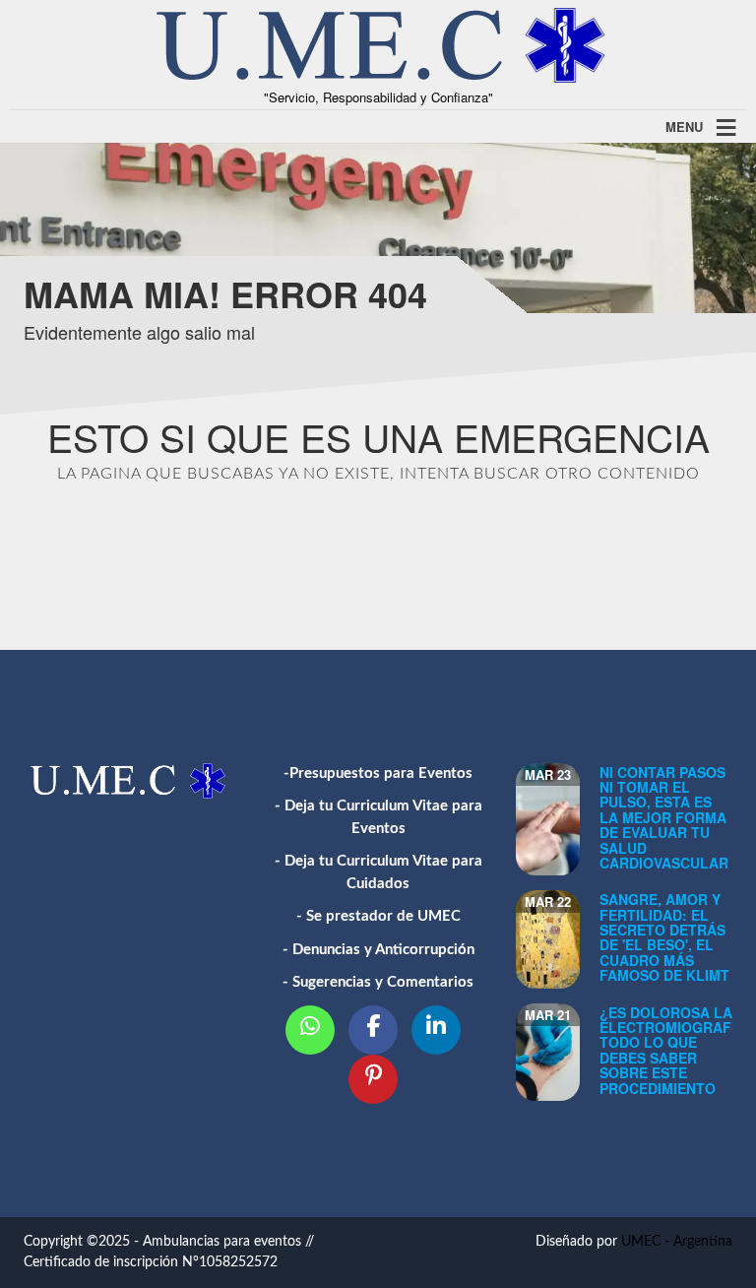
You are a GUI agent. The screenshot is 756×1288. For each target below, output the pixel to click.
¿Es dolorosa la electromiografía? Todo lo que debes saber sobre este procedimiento (676, 1050)
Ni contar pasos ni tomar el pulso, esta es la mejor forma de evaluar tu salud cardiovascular (663, 817)
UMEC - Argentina (676, 1242)
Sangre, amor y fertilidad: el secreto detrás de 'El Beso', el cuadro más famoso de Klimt (664, 937)
